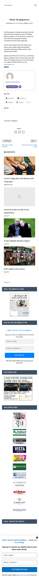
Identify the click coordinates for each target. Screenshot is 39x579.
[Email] (20, 86)
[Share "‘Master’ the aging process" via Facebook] (16, 132)
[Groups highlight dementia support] (19, 227)
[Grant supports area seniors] (19, 255)
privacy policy (23, 575)
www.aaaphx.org (9, 64)
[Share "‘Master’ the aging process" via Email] (23, 132)
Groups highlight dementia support (17, 241)
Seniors (14, 121)
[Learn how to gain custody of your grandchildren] (19, 196)
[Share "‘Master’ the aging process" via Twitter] (19, 132)
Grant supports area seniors (14, 269)
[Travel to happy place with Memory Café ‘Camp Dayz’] (19, 166)
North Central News (18, 23)
